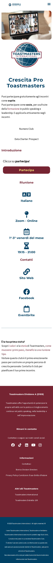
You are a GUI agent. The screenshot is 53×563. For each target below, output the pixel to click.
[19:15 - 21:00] (26, 246)
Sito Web (26, 278)
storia (24, 345)
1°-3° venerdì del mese (26, 238)
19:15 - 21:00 (26, 252)
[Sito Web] (26, 271)
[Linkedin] (26, 445)
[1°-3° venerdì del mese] (26, 231)
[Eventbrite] (26, 309)
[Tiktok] (19, 445)
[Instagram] (40, 445)
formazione (13, 108)
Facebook (26, 298)
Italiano (26, 201)
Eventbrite (26, 315)
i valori (12, 345)
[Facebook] (26, 292)
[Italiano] (26, 194)
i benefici (30, 350)
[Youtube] (33, 445)
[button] (49, 3)
